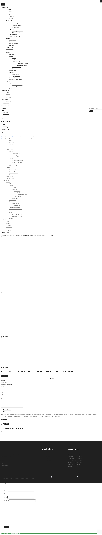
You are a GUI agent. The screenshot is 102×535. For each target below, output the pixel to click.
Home (5, 108)
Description (7, 410)
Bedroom (12, 235)
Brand (5, 412)
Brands (5, 110)
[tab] (52, 410)
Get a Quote (4, 375)
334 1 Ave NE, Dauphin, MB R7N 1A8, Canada (14, 454)
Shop (46, 458)
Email (5, 497)
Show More (4, 419)
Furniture (6, 235)
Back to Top (4, 483)
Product (6, 500)
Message (6, 523)
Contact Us (6, 114)
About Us (5, 112)
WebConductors (40, 478)
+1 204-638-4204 (5, 106)
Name (6, 490)
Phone (6, 493)
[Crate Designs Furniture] (12, 407)
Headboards (18, 235)
